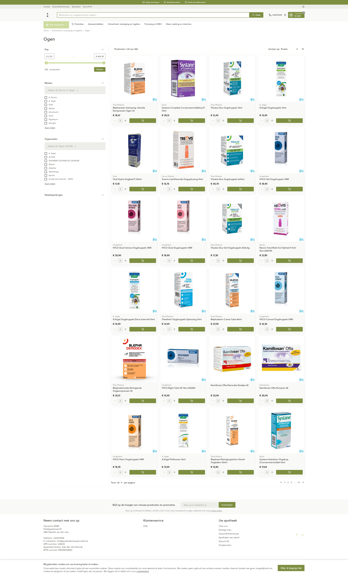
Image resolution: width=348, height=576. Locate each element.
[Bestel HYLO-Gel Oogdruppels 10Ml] (289, 189)
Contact (47, 6)
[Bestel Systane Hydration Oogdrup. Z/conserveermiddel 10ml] (289, 472)
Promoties (79, 24)
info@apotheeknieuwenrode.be (72, 540)
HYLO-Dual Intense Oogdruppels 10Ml (132, 247)
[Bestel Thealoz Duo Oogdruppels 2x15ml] (240, 189)
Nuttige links (225, 529)
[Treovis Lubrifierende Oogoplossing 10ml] (183, 150)
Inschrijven (227, 504)
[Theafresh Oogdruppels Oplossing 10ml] (183, 290)
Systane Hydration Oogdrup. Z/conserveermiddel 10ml (274, 461)
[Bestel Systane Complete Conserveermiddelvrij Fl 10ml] (191, 120)
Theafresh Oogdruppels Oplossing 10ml (182, 319)
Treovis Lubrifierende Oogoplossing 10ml (182, 179)
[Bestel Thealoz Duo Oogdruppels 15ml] (240, 120)
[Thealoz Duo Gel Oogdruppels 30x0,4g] (232, 218)
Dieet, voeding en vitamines (178, 24)
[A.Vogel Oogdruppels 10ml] (281, 78)
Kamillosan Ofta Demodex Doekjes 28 (229, 385)
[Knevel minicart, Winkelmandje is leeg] (291, 14)
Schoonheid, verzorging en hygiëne (124, 24)
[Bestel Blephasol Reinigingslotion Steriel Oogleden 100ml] (240, 472)
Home (46, 30)
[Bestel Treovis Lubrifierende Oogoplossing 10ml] (191, 189)
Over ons (223, 526)
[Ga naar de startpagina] (48, 15)
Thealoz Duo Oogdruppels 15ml (226, 107)
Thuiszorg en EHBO (153, 24)
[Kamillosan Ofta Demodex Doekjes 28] (232, 359)
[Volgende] (302, 482)
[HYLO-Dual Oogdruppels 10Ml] (183, 218)
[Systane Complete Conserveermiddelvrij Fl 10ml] (183, 78)
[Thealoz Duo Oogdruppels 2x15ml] (232, 150)
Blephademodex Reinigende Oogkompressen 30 (127, 389)
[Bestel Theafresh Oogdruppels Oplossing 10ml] (191, 329)
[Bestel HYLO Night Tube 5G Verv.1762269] (191, 400)
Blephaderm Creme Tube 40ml (226, 319)
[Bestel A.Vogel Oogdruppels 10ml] (289, 120)
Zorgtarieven (225, 545)
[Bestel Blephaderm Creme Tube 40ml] (240, 329)
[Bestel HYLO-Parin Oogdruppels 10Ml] (142, 472)
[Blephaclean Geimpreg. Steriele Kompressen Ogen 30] (134, 78)
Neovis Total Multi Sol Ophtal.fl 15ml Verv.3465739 (278, 249)
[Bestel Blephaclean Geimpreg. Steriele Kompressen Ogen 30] (142, 120)
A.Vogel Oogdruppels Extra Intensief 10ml (134, 319)
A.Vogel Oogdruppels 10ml (273, 107)
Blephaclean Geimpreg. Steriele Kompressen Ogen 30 (129, 109)
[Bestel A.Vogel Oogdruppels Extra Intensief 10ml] (142, 329)
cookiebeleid (142, 571)
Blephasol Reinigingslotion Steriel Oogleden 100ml (228, 461)
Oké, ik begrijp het (291, 568)
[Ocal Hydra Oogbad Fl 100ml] (134, 150)
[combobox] (153, 15)
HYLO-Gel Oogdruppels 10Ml (274, 179)
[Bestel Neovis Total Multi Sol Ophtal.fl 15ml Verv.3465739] (289, 260)
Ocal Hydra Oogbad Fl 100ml (127, 179)
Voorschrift (87, 6)
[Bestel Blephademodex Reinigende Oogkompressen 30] (142, 400)
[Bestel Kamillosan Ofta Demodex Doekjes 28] (240, 400)
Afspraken (76, 6)
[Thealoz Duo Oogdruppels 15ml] (232, 78)
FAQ (145, 526)
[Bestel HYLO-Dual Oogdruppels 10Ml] (191, 260)
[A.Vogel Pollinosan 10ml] (183, 430)
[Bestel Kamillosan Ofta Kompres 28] (289, 400)
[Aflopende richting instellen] (302, 49)
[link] (281, 482)
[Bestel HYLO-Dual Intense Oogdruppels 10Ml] (142, 260)
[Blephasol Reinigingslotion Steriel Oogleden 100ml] (232, 430)
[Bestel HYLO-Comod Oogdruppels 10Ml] (289, 329)
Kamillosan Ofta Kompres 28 (274, 387)
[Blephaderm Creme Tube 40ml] (232, 290)
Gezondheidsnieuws (61, 6)
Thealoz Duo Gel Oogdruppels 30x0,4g (230, 247)
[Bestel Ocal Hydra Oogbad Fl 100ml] (142, 189)
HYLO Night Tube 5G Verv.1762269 (178, 387)
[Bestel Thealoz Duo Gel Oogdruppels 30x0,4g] (240, 260)
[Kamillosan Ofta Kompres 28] (281, 359)
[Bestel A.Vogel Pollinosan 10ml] (191, 472)
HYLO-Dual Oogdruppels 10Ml (177, 247)
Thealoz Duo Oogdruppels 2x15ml (227, 179)
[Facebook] (297, 535)
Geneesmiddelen (95, 24)
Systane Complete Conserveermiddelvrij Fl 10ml (183, 109)
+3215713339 (58, 537)
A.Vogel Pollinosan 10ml (174, 459)
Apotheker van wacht (229, 537)
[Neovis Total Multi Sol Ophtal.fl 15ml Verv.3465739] (281, 218)
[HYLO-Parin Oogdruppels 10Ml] (134, 430)
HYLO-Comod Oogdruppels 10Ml (276, 319)
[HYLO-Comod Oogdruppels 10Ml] (281, 290)
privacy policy (216, 510)
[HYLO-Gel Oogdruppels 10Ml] (281, 150)
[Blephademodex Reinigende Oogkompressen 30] (134, 359)
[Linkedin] (302, 535)
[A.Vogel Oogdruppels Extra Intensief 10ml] (134, 290)
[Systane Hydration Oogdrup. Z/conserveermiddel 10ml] (281, 430)
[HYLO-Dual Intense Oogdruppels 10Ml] (134, 218)
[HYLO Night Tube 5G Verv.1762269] (183, 359)
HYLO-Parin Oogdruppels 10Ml (128, 459)
